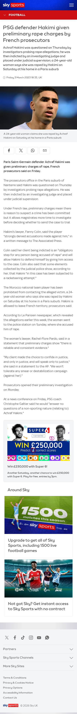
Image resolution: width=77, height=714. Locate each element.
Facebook (15, 638)
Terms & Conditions (14, 677)
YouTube (39, 638)
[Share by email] (44, 150)
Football (17, 14)
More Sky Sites (13, 666)
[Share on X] (21, 150)
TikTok (23, 638)
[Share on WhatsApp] (32, 150)
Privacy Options (12, 687)
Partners (9, 649)
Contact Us (10, 697)
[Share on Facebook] (9, 150)
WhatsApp (47, 638)
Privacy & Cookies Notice (18, 682)
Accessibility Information (18, 692)
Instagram (31, 638)
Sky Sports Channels (18, 657)
